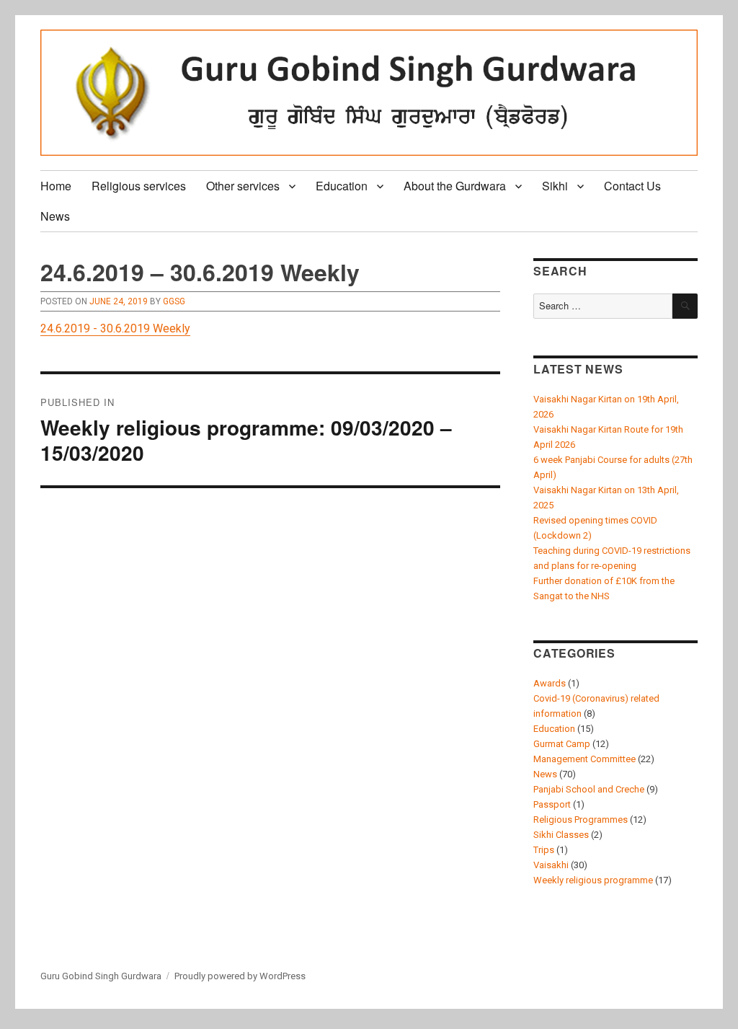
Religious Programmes (580, 819)
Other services (243, 185)
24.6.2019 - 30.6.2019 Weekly (115, 328)
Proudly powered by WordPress (240, 976)
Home (55, 185)
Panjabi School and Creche (588, 789)
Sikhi (555, 185)
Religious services (139, 185)
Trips (543, 849)
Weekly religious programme (593, 880)
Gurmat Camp (561, 743)
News (55, 216)
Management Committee (584, 759)
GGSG (174, 301)
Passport (552, 804)
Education (342, 185)
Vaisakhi (551, 865)
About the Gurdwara (455, 185)
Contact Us (632, 185)
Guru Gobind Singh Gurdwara (100, 976)
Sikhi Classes (561, 834)
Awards (549, 683)
